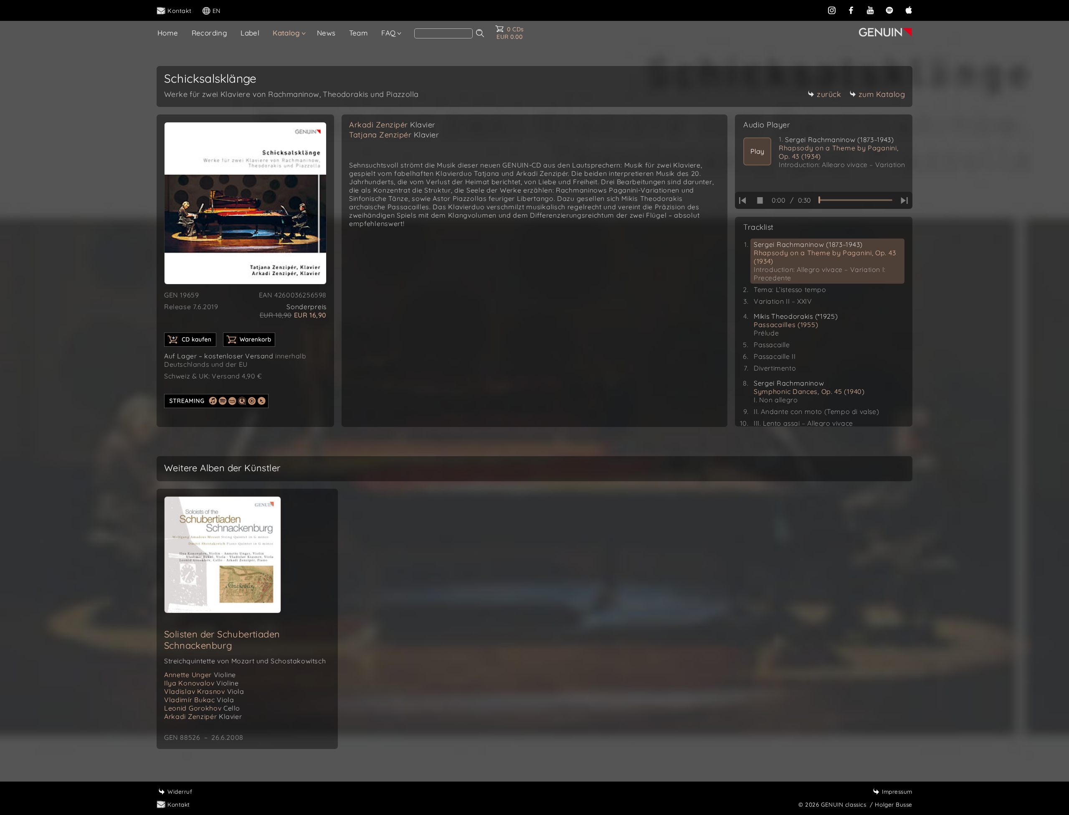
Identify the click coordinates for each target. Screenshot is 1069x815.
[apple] (909, 10)
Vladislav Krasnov (204, 691)
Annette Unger (200, 674)
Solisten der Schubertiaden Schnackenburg (222, 639)
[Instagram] (832, 10)
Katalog (286, 32)
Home (167, 32)
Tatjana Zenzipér (394, 135)
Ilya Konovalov (201, 683)
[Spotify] (889, 10)
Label (250, 32)
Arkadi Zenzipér (392, 124)
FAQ (388, 32)
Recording (210, 32)
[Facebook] (851, 10)
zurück (829, 94)
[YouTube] (870, 10)
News (326, 32)
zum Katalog (882, 94)
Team (358, 32)
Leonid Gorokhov (202, 708)
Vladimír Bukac (199, 700)
